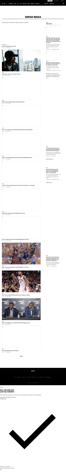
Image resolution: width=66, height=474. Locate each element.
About (15, 377)
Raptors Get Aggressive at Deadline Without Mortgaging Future (16, 322)
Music (29, 3)
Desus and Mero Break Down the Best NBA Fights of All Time (15, 239)
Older (21, 356)
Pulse (15, 3)
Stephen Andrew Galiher (55, 49)
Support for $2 (2, 397)
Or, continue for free (3, 398)
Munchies (25, 3)
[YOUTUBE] (35, 374)
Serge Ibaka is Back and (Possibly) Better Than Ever (13, 213)
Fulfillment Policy (41, 377)
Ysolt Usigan (58, 70)
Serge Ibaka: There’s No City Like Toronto (11, 74)
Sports (3, 72)
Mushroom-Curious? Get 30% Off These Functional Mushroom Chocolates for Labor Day (53, 63)
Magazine (11, 3)
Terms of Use (29, 377)
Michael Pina (9, 214)
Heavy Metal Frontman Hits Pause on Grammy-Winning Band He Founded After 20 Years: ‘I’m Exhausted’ (52, 171)
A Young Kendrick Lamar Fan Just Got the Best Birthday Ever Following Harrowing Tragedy (53, 149)
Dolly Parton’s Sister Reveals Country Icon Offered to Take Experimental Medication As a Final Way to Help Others (52, 259)
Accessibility (19, 377)
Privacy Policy (24, 377)
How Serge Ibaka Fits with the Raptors (10, 350)
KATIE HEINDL (9, 103)
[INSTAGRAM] (32, 374)
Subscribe (46, 3)
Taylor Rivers (9, 47)
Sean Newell (8, 268)
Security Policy (34, 377)
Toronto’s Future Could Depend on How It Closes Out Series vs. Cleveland (18, 185)
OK (0, 469)
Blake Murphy (9, 131)
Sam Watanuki (49, 70)
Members (38, 3)
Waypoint (33, 3)
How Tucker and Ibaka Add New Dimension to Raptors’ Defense (16, 295)
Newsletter (52, 3)
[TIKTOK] (34, 374)
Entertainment (4, 44)
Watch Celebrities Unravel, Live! (9, 46)
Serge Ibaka (8, 75)
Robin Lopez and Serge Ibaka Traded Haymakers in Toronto (15, 267)
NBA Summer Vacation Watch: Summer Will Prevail (13, 101)
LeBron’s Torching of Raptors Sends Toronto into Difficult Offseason (17, 157)
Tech (21, 3)
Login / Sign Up (47, 377)
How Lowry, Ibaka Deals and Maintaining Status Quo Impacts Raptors (17, 129)
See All (47, 22)
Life (18, 3)
